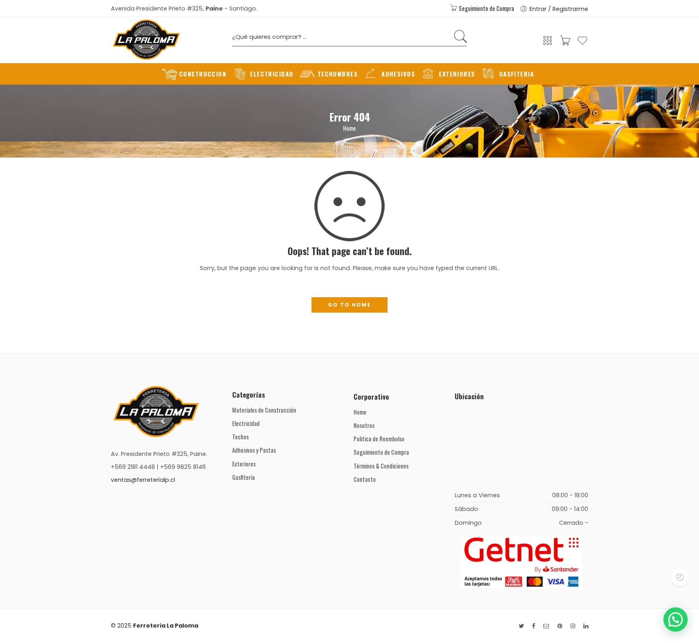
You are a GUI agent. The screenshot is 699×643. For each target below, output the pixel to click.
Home (349, 128)
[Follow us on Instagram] (572, 626)
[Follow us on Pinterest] (559, 626)
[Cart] (565, 43)
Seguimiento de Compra (486, 8)
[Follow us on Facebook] (533, 626)
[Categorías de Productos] (547, 43)
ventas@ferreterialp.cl (143, 480)
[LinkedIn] (585, 626)
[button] (675, 619)
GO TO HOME (349, 304)
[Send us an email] (546, 626)
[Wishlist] (582, 44)
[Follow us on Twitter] (521, 626)
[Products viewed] (680, 577)
